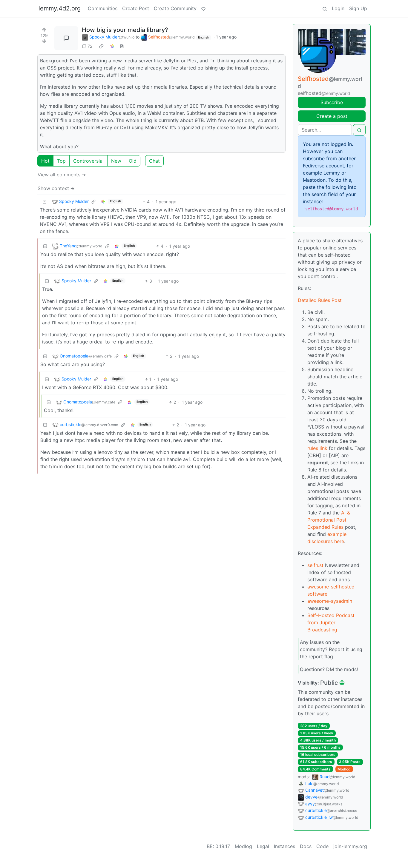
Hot (45, 161)
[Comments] (66, 38)
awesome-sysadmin (329, 601)
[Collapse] (44, 201)
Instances (284, 846)
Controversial (88, 161)
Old (132, 161)
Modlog (344, 769)
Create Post (135, 8)
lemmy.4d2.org (60, 8)
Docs (306, 846)
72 (90, 46)
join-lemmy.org (350, 846)
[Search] (324, 8)
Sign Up (358, 8)
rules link (317, 448)
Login (338, 8)
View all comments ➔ (62, 175)
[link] (101, 46)
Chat (154, 161)
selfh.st (315, 565)
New (116, 161)
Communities (102, 8)
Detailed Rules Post (320, 300)
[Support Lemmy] (203, 8)
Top (61, 161)
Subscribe (331, 102)
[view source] (122, 46)
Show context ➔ (56, 188)
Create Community (175, 8)
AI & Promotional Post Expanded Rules (328, 520)
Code (322, 846)
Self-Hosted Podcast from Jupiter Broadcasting (331, 622)
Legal (263, 846)
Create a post (331, 116)
